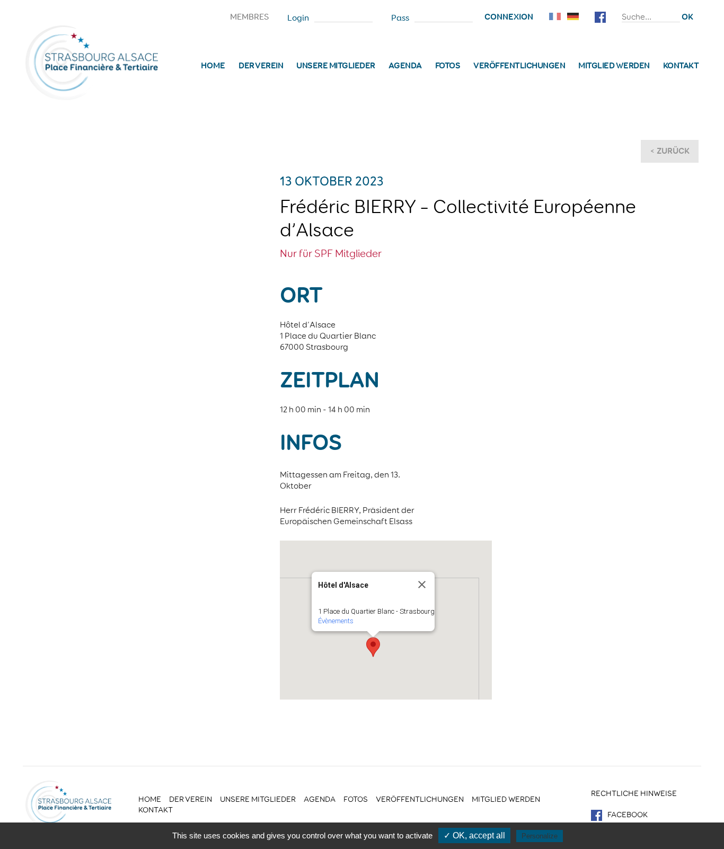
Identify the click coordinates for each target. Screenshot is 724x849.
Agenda (405, 65)
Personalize (540, 836)
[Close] (422, 584)
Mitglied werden (614, 65)
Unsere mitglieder (335, 65)
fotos (448, 65)
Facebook (627, 814)
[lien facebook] (600, 16)
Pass (400, 18)
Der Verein (261, 65)
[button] (373, 647)
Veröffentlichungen (519, 65)
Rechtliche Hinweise (634, 793)
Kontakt (681, 65)
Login (298, 18)
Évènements (336, 621)
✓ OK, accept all (474, 835)
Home (213, 65)
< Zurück (670, 150)
